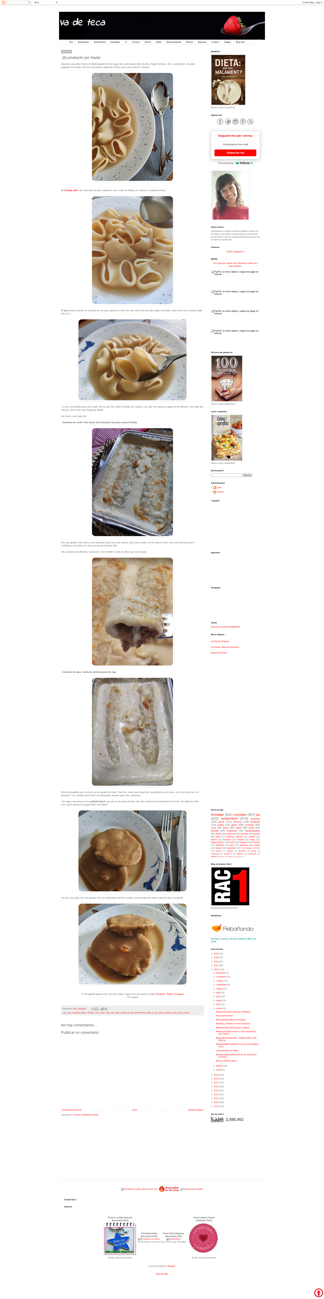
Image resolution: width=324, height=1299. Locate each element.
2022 (216, 961)
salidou (214, 856)
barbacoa (244, 845)
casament (252, 854)
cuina (117, 1013)
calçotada (231, 848)
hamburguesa (252, 830)
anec (70, 1013)
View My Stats (162, 1274)
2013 (216, 1098)
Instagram (179, 994)
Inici (71, 42)
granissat (228, 854)
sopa (180, 1013)
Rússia (230, 856)
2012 (216, 1102)
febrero (219, 1066)
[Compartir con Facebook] (102, 1008)
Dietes (159, 42)
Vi (126, 42)
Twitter (169, 994)
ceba (108, 1013)
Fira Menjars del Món (250, 848)
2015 (216, 1090)
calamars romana (234, 837)
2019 (216, 1075)
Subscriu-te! (235, 152)
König (253, 851)
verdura (186, 1013)
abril (218, 1004)
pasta (161, 1013)
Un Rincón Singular (220, 641)
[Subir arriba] (318, 1293)
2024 (216, 954)
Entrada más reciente (72, 1110)
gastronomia (140, 1013)
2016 (216, 1086)
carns (102, 1013)
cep (112, 1013)
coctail (257, 845)
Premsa (189, 42)
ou (153, 1013)
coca (213, 827)
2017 (216, 1082)
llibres (219, 834)
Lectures (215, 42)
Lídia (219, 487)
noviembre (221, 977)
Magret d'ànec (217, 842)
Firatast (240, 839)
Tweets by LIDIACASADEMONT (225, 627)
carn (97, 1013)
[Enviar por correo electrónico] (93, 1008)
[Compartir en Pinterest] (105, 1008)
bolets (83, 1013)
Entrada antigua (195, 1110)
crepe (252, 839)
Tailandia (220, 845)
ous (156, 1013)
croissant (249, 824)
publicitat (255, 821)
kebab (218, 848)
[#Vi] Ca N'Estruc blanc (226, 1061)
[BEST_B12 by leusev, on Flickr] (120, 1255)
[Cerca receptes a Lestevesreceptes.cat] (191, 1189)
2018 (216, 1079)
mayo (219, 1000)
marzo (219, 1008)
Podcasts (202, 42)
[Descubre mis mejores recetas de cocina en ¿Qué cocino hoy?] (139, 1189)
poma (174, 1013)
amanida (255, 818)
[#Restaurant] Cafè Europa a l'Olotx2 (232, 1027)
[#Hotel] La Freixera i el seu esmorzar (233, 1023)
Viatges (227, 42)
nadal (148, 1013)
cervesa (237, 821)
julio (218, 992)
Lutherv (220, 492)
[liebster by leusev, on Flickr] (204, 1255)
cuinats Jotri (125, 1013)
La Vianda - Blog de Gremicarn (225, 647)
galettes (230, 851)
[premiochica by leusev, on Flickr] (173, 1239)
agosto (219, 989)
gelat (234, 824)
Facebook (160, 994)
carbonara (215, 854)
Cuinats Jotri (71, 190)
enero (219, 1070)
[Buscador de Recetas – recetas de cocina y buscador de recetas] (169, 1191)
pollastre (167, 1013)
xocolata (240, 814)
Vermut (147, 42)
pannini (219, 851)
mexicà (256, 834)
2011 (216, 1106)
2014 (216, 1094)
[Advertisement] (132, 1145)
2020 (216, 969)
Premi (231, 842)
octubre (220, 981)
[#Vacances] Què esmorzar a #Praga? (233, 1012)
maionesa (230, 834)
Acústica (256, 842)
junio (218, 996)
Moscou (239, 856)
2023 (216, 957)
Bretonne (242, 851)
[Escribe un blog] (96, 1008)
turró (232, 845)
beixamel (76, 1013)
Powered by (226, 163)
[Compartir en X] (99, 1008)
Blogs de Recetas (219, 653)
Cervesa (136, 42)
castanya (243, 842)
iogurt (239, 827)
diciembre (221, 973)
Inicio (134, 1110)
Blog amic (240, 42)
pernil (221, 821)
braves (214, 839)
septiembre (221, 985)
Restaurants (83, 42)
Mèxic (222, 856)
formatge (217, 814)
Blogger (171, 1266)
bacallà (215, 830)
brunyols (227, 839)
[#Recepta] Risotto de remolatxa (230, 1020)
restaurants (229, 818)
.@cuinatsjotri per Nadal (227, 1050)
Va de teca (82, 23)
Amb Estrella (99, 42)
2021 (216, 965)
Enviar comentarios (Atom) (86, 1115)
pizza (225, 827)
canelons (90, 1013)
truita (218, 837)
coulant (251, 837)
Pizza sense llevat (224, 1016)
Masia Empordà (174, 42)
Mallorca (240, 854)
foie (132, 1013)
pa (258, 814)
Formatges (115, 42)
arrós (251, 827)
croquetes (231, 830)
